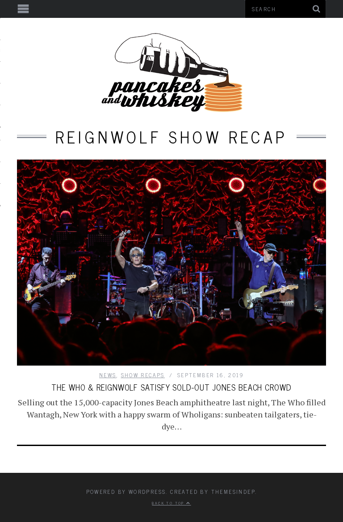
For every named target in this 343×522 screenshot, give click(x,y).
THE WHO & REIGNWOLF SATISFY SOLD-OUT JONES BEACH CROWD (171, 387)
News (108, 374)
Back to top (169, 503)
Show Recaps (143, 374)
